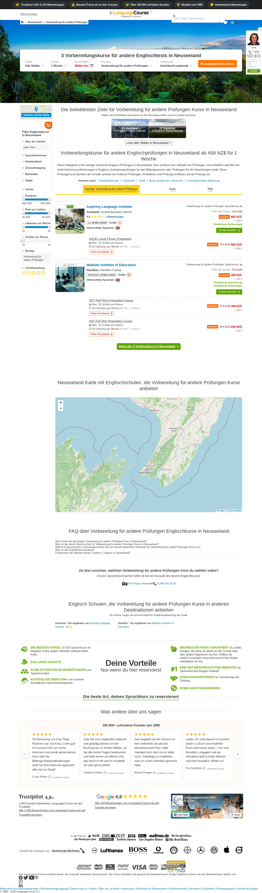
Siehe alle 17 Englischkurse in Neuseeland (147, 346)
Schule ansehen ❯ (229, 230)
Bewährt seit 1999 (192, 4)
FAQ (210, 188)
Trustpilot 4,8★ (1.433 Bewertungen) (42, 4)
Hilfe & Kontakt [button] (28, 14)
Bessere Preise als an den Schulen (97, 4)
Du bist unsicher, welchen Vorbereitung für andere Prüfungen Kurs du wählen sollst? (148, 570)
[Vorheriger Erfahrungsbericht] (24, 754)
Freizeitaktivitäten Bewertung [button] (203, 180)
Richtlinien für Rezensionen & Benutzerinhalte (161, 888)
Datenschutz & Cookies (83, 888)
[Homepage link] (22, 22)
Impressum (128, 888)
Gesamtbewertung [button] (108, 180)
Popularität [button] (129, 180)
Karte (173, 188)
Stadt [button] (142, 180)
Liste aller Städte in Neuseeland (147, 142)
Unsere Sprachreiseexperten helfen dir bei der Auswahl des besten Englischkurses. (149, 575)
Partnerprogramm (225, 888)
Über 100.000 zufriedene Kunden (150, 4)
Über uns (104, 888)
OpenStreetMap (234, 510)
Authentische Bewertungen (231, 4)
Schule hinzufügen (247, 888)
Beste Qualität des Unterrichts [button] (166, 180)
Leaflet (222, 510)
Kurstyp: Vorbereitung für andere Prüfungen (111, 188)
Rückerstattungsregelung (54, 888)
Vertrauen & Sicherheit (201, 888)
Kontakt (115, 888)
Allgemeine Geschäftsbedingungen (19, 888)
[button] (225, 23)
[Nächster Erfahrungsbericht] (237, 754)
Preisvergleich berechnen (217, 63)
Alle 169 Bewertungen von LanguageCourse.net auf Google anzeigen (127, 805)
